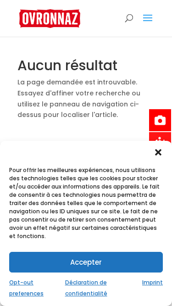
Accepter (86, 262)
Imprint (152, 282)
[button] (158, 152)
